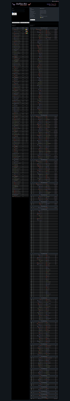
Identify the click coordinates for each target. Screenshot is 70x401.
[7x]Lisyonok (40, 60)
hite (15, 123)
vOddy (16, 153)
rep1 (55, 29)
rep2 (56, 29)
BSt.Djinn (48, 136)
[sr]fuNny (41, 40)
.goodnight (40, 112)
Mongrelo (16, 191)
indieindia (16, 189)
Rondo (16, 45)
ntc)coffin (40, 97)
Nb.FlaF (16, 184)
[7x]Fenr (16, 140)
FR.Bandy (16, 41)
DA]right (41, 56)
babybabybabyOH (17, 58)
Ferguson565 (16, 179)
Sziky (16, 29)
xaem (15, 172)
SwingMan (40, 48)
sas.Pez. (41, 72)
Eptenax (16, 119)
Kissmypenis (16, 77)
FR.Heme (48, 132)
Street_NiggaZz (40, 264)
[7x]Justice (40, 119)
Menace (16, 178)
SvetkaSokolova (17, 71)
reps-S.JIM (16, 135)
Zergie (41, 101)
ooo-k (47, 36)
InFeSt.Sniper (17, 93)
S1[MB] (41, 53)
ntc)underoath (40, 84)
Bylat (16, 157)
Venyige (16, 65)
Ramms (41, 93)
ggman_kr (16, 185)
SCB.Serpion (16, 194)
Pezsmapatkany (17, 103)
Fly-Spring (40, 52)
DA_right (16, 64)
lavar (15, 187)
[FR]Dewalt (40, 143)
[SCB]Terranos (40, 32)
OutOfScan (40, 131)
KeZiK (16, 122)
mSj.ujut (16, 134)
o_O (15, 144)
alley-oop (16, 196)
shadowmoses (40, 41)
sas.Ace (16, 33)
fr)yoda (41, 57)
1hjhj (15, 48)
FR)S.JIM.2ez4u (49, 37)
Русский (54, 1)
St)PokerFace (40, 155)
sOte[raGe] (40, 36)
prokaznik (16, 164)
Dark (15, 70)
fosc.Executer (40, 68)
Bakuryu (16, 56)
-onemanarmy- (40, 85)
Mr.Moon (16, 128)
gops (15, 129)
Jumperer (16, 40)
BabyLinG (16, 193)
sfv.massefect (48, 178)
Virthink (16, 163)
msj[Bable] (40, 89)
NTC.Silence (16, 68)
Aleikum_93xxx (17, 111)
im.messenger (17, 82)
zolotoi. (16, 51)
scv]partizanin (40, 77)
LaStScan (16, 31)
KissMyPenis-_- (40, 45)
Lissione (16, 114)
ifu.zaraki (16, 36)
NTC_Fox (16, 168)
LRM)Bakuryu (40, 135)
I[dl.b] (47, 128)
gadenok (16, 100)
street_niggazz (17, 98)
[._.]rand (41, 260)
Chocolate (40, 139)
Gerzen (41, 88)
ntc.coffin (16, 118)
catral (41, 33)
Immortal (48, 295)
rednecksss (16, 54)
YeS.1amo (16, 95)
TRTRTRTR (16, 176)
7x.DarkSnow (17, 60)
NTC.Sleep (16, 101)
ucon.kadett (16, 151)
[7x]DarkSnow (40, 100)
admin (16, 84)
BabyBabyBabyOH (39, 29)
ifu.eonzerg (16, 90)
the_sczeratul (48, 124)
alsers (16, 171)
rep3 (56, 119)
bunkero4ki (16, 166)
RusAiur (41, 44)
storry (16, 133)
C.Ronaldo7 (40, 65)
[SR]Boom (40, 80)
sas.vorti (41, 76)
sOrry (15, 92)
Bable (16, 108)
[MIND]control (40, 108)
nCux (47, 116)
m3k (15, 150)
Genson (16, 107)
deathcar (16, 73)
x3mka (16, 81)
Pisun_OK (16, 86)
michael (16, 190)
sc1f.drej (16, 139)
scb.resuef (48, 29)
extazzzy (41, 113)
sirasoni (16, 181)
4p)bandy (41, 96)
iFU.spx (16, 37)
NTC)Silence (40, 127)
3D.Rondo (40, 49)
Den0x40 (41, 69)
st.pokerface (16, 79)
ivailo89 (16, 105)
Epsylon (16, 87)
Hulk (15, 44)
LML (15, 143)
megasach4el (16, 49)
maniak (16, 156)
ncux (15, 113)
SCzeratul (16, 116)
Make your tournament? (52, 5)
